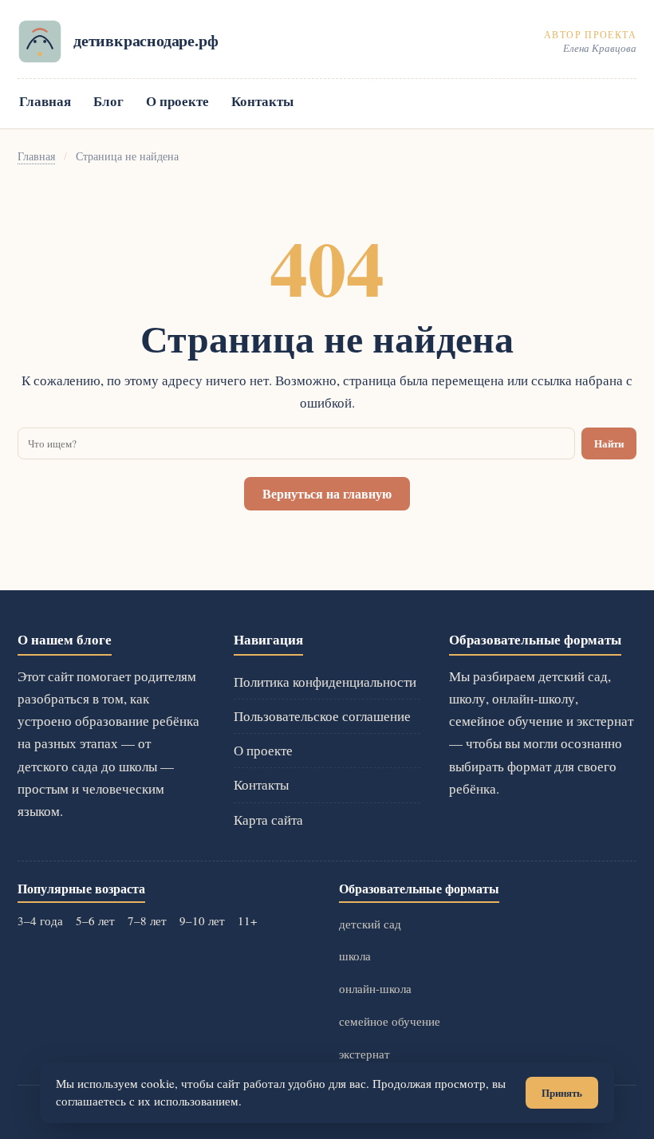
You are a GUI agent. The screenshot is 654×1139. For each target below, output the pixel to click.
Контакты (262, 101)
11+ (247, 920)
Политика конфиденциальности (325, 681)
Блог (108, 101)
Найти (609, 443)
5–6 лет (95, 920)
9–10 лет (202, 920)
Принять (562, 1093)
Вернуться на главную (327, 493)
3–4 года (40, 920)
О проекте (177, 101)
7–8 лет (147, 920)
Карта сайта (268, 819)
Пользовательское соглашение (322, 716)
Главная (45, 101)
